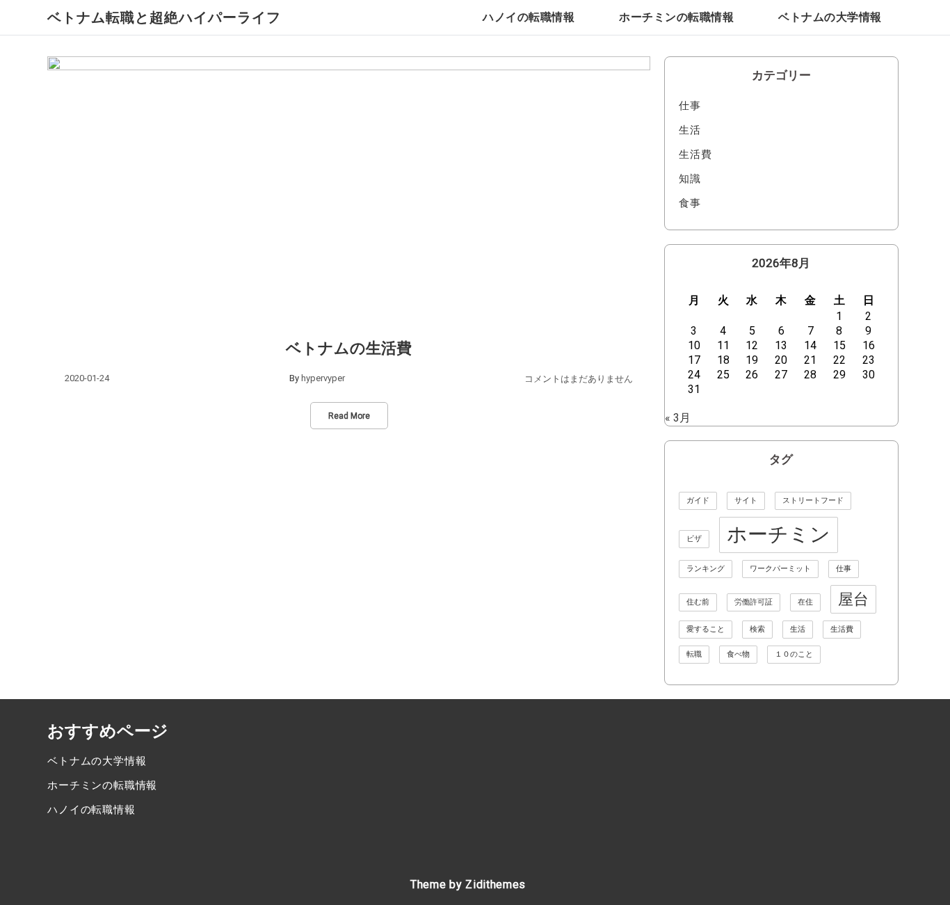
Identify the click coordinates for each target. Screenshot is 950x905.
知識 (690, 179)
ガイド (697, 500)
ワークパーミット (780, 568)
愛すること (705, 629)
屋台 (853, 599)
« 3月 (678, 417)
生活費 (695, 154)
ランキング (705, 568)
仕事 (690, 105)
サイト (745, 500)
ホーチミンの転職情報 (676, 17)
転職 (694, 654)
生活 (690, 130)
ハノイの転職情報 (528, 17)
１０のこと (794, 654)
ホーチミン (778, 534)
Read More (349, 416)
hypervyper (323, 378)
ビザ (694, 538)
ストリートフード (813, 500)
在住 (805, 602)
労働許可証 (753, 602)
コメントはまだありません (578, 379)
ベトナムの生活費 (349, 348)
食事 (690, 203)
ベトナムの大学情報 (830, 17)
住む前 (697, 602)
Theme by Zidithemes (468, 884)
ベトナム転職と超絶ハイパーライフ (164, 17)
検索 (757, 629)
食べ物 (738, 654)
